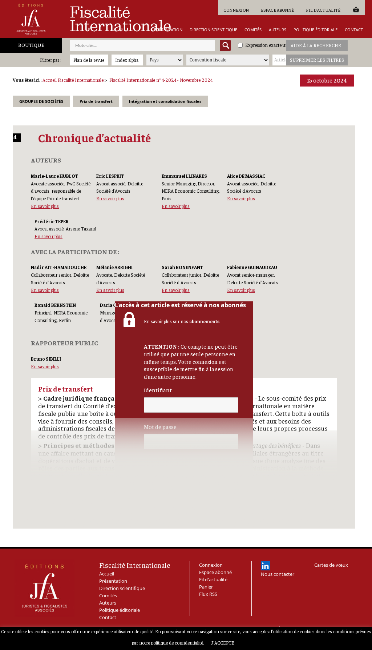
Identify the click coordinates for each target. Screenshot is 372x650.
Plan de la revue (88, 60)
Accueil (106, 573)
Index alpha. (127, 60)
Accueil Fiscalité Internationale (73, 80)
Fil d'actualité (323, 10)
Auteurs (277, 29)
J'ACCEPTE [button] (222, 642)
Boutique (31, 44)
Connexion (236, 10)
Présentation (168, 29)
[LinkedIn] (265, 565)
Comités (253, 29)
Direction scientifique (213, 29)
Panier (355, 9)
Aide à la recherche (316, 45)
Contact (354, 29)
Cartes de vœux (331, 565)
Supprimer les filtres (317, 60)
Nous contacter (277, 574)
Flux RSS (208, 594)
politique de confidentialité (177, 642)
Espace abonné (277, 10)
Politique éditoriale (315, 29)
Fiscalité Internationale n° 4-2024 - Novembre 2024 (161, 80)
